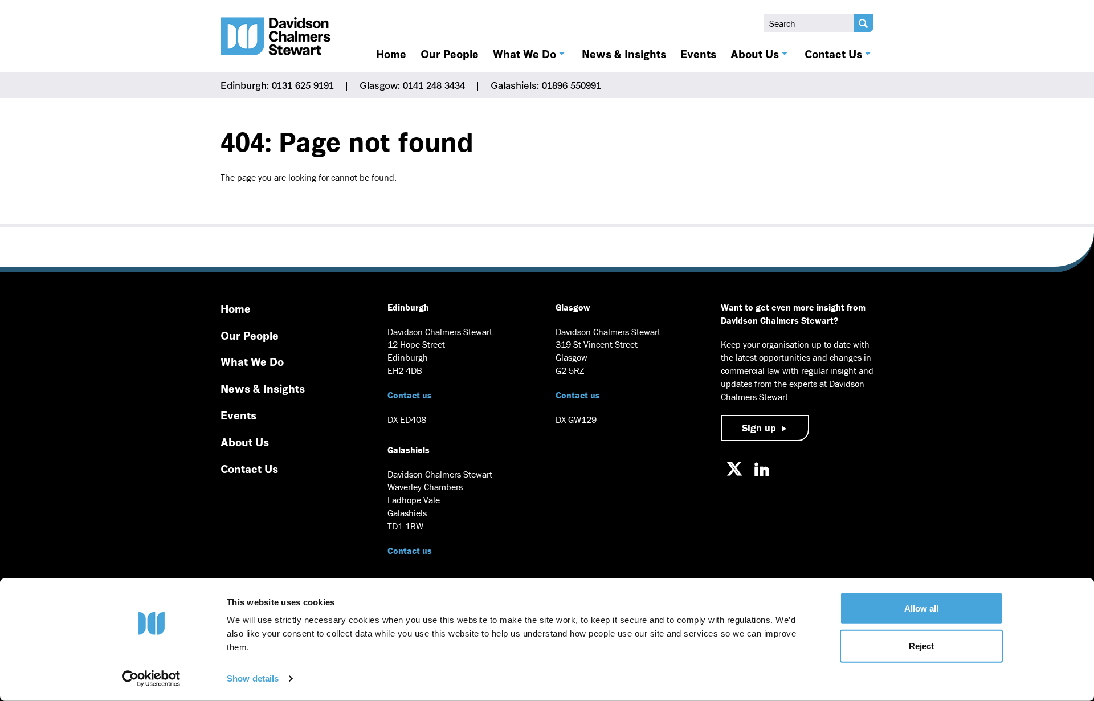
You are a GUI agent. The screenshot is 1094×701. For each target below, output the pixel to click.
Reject (921, 645)
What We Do (524, 53)
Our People (450, 53)
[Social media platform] (734, 469)
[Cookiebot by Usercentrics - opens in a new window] (151, 678)
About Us (754, 53)
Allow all (921, 608)
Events (698, 53)
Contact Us (833, 53)
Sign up (759, 427)
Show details (253, 678)
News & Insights (624, 53)
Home (391, 53)
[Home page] (276, 36)
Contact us (409, 395)
